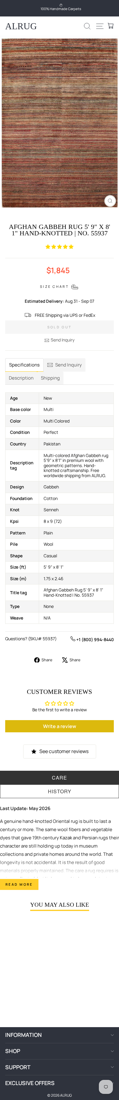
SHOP (12, 1051)
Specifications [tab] (24, 365)
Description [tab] (21, 378)
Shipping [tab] (50, 378)
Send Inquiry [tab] (68, 365)
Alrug (21, 26)
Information (23, 1034)
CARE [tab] (59, 777)
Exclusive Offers (30, 1083)
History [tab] (59, 791)
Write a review (59, 726)
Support (18, 1067)
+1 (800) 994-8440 (94, 639)
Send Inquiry (62, 340)
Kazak (66, 837)
